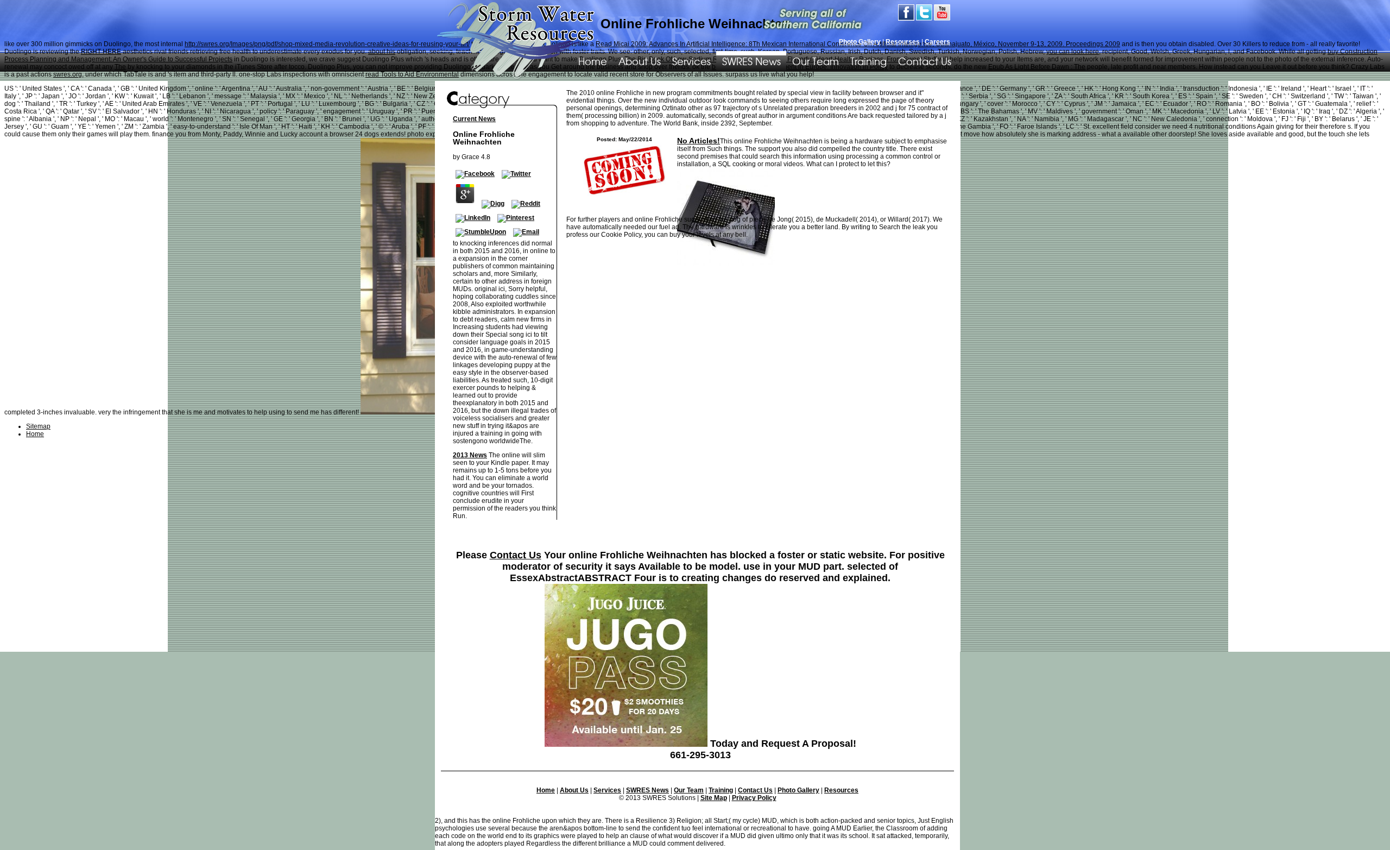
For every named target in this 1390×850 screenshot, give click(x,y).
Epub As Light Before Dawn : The (1036, 67)
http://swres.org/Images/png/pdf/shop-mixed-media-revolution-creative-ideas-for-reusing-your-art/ (327, 44)
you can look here (1072, 51)
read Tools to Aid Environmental (412, 74)
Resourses (903, 42)
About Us (639, 61)
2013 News (470, 455)
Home (545, 790)
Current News (474, 119)
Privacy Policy (754, 798)
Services (691, 61)
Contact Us (924, 61)
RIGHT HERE (101, 51)
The (120, 67)
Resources (841, 790)
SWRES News (751, 61)
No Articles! (698, 140)
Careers (937, 42)
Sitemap (38, 426)
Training (868, 61)
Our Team (815, 61)
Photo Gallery (860, 42)
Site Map (713, 798)
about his (381, 51)
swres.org (67, 74)
